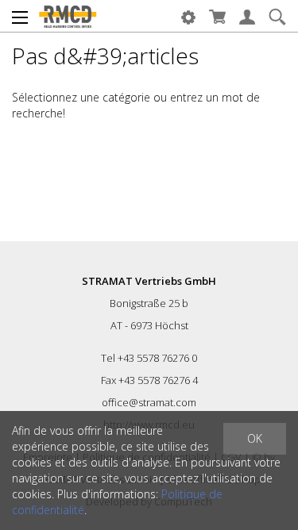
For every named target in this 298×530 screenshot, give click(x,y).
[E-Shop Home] (67, 16)
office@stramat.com (149, 402)
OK (254, 438)
